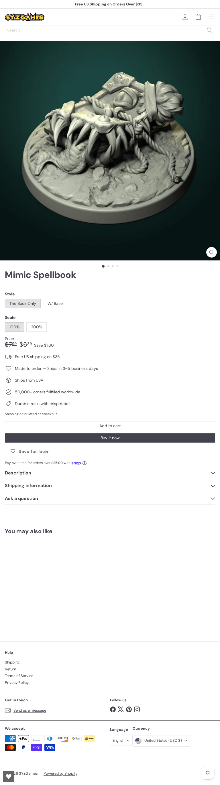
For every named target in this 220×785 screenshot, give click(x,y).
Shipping (12, 414)
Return (10, 669)
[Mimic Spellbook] (41, 584)
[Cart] (198, 17)
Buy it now (110, 437)
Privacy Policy (17, 682)
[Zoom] (211, 252)
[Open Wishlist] (8, 776)
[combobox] (110, 30)
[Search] (209, 30)
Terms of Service (19, 675)
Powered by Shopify (60, 773)
